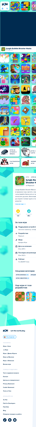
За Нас (5, 399)
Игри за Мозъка (22, 274)
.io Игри (5, 350)
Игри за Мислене (8, 357)
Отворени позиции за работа (12, 414)
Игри (27, 177)
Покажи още (19, 204)
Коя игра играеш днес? (7, 8)
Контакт (5, 376)
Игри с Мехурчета (22, 278)
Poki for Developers (9, 403)
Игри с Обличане (8, 360)
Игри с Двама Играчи (10, 353)
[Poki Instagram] (10, 420)
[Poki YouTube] (15, 420)
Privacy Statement (8, 384)
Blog (4, 410)
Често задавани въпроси (11, 373)
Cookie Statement (8, 387)
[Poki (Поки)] (5, 4)
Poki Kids (6, 407)
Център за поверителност (11, 380)
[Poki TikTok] (5, 420)
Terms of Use (7, 391)
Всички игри (7, 364)
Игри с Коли (7, 346)
